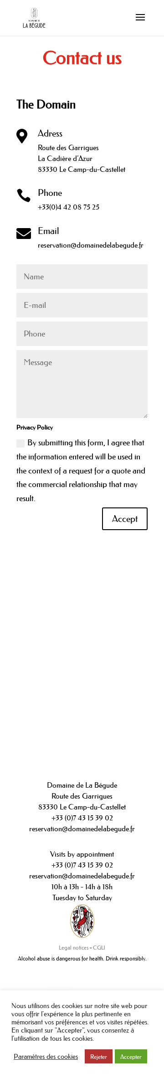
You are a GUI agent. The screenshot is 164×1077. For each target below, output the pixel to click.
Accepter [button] (131, 1056)
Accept (125, 518)
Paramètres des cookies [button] (46, 1057)
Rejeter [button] (98, 1056)
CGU (99, 947)
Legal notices (73, 947)
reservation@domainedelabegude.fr (91, 244)
